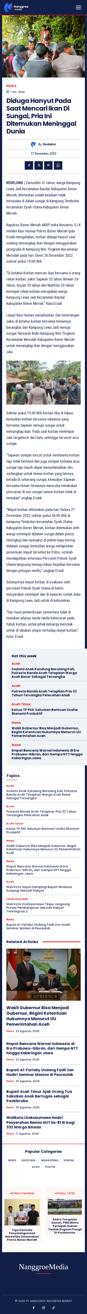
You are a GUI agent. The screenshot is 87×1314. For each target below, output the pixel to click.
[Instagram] (43, 1308)
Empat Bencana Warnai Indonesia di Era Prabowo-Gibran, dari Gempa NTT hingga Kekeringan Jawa (47, 754)
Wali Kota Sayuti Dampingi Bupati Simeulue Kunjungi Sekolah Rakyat (39, 889)
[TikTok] (54, 1308)
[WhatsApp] (58, 165)
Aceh (16, 663)
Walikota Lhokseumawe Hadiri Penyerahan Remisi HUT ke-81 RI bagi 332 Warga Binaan (40, 1122)
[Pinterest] (48, 165)
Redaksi (49, 144)
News (11, 85)
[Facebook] (29, 165)
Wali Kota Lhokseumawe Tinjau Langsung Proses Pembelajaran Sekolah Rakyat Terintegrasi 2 (38, 907)
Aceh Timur (21, 704)
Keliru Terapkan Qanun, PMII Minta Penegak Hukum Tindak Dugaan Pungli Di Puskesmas (65, 1226)
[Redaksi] (34, 144)
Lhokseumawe (17, 899)
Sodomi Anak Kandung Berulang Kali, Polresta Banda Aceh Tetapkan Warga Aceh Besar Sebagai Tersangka (44, 673)
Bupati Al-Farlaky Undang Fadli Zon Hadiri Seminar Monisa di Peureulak (38, 926)
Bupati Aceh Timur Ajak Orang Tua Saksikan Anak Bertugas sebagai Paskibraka (39, 1096)
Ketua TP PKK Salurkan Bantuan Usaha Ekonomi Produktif (45, 712)
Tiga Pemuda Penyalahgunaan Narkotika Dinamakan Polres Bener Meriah (22, 1235)
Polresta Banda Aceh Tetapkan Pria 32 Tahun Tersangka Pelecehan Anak (44, 693)
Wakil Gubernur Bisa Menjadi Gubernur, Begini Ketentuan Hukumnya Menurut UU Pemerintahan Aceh (46, 732)
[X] (38, 165)
